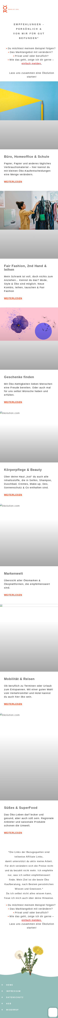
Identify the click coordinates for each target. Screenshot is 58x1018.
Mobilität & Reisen (19, 679)
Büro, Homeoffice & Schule (26, 156)
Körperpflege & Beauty (23, 469)
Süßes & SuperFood (20, 807)
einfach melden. (32, 63)
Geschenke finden (19, 377)
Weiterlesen (13, 182)
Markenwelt (13, 573)
